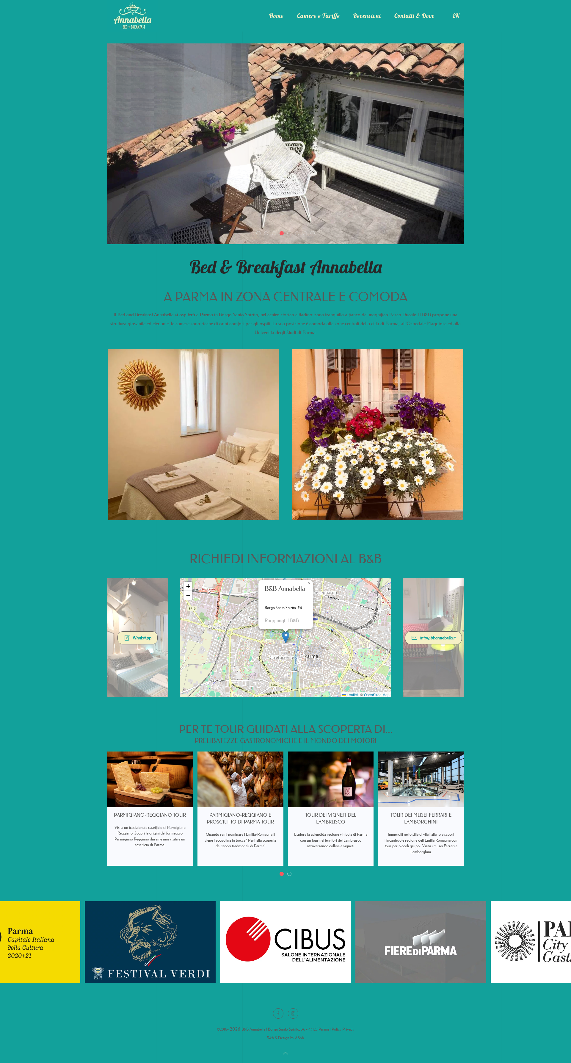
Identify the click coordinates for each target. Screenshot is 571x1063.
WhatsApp (142, 638)
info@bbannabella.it (438, 638)
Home (276, 15)
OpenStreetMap (377, 694)
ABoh (299, 1037)
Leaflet (352, 694)
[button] (285, 637)
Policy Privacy (343, 1028)
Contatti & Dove (414, 15)
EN (456, 15)
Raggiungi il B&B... (283, 620)
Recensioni (367, 15)
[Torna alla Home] (132, 16)
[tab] (258, 233)
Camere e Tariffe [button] (318, 15)
